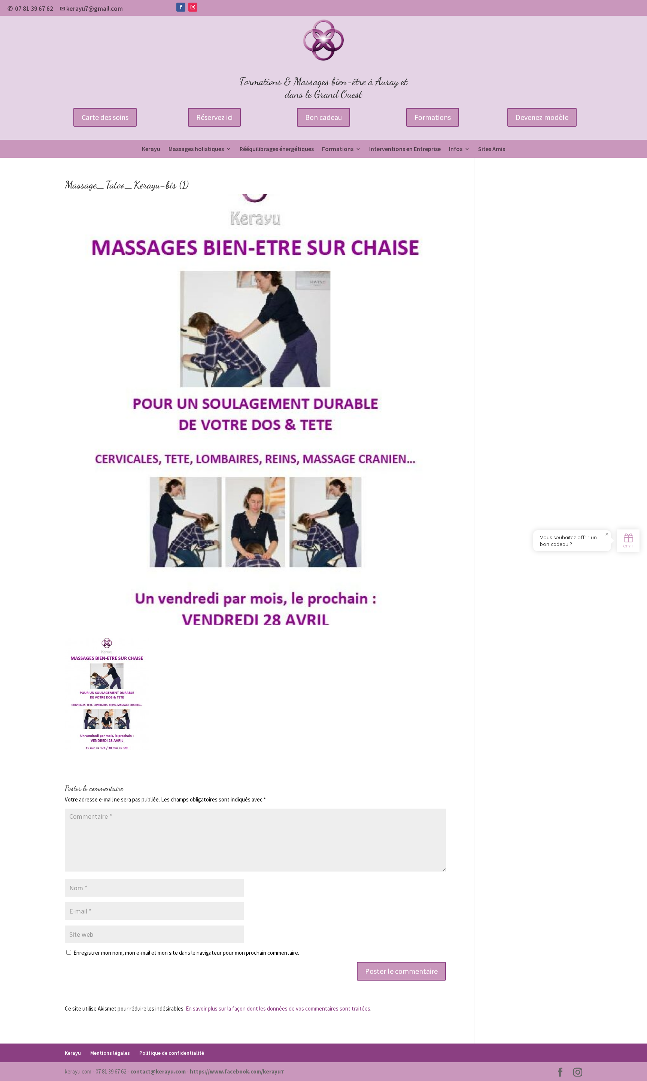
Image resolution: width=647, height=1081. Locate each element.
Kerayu (151, 149)
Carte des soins (105, 117)
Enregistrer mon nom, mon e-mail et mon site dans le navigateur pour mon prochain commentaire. (186, 952)
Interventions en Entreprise (405, 149)
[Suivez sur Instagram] (192, 7)
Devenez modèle (542, 117)
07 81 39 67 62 (34, 8)
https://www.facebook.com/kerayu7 (237, 1071)
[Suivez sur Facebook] (180, 7)
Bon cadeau (323, 117)
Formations (432, 117)
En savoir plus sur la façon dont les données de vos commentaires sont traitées (278, 1008)
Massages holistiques (196, 149)
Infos (455, 149)
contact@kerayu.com (158, 1071)
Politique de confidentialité (171, 1053)
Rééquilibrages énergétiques (277, 149)
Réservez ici (214, 117)
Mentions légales (110, 1053)
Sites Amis (491, 149)
